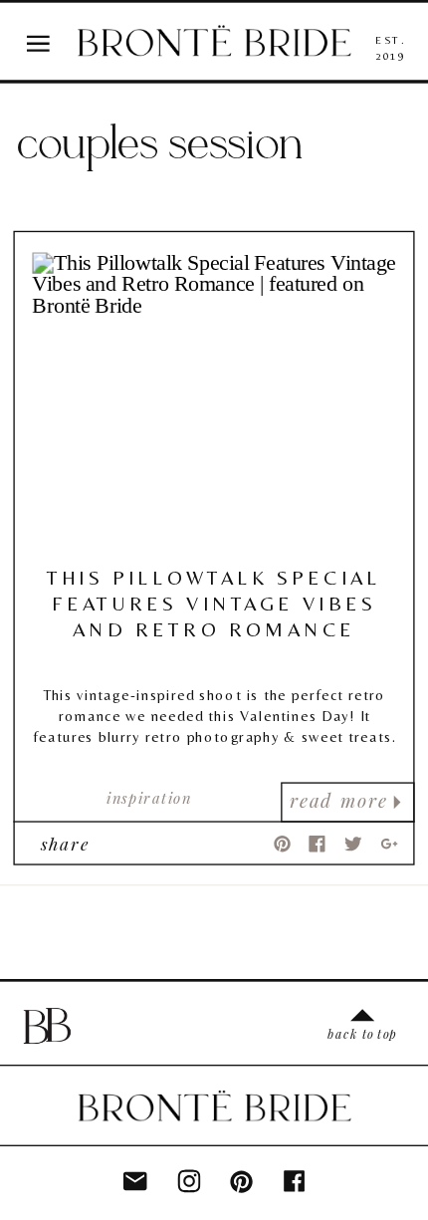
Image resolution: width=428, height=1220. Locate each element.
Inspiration (149, 798)
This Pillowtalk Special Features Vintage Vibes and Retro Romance (214, 603)
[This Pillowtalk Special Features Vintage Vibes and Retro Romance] (214, 401)
